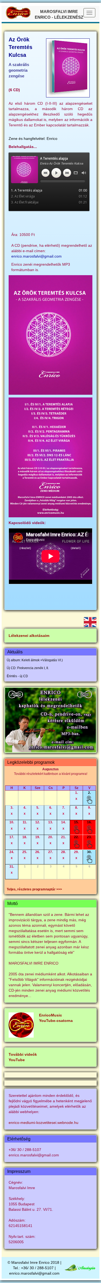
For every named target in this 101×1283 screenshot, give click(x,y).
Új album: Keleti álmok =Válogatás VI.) (35, 660)
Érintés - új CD (17, 676)
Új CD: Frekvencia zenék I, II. (28, 668)
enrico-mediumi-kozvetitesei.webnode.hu (43, 1122)
